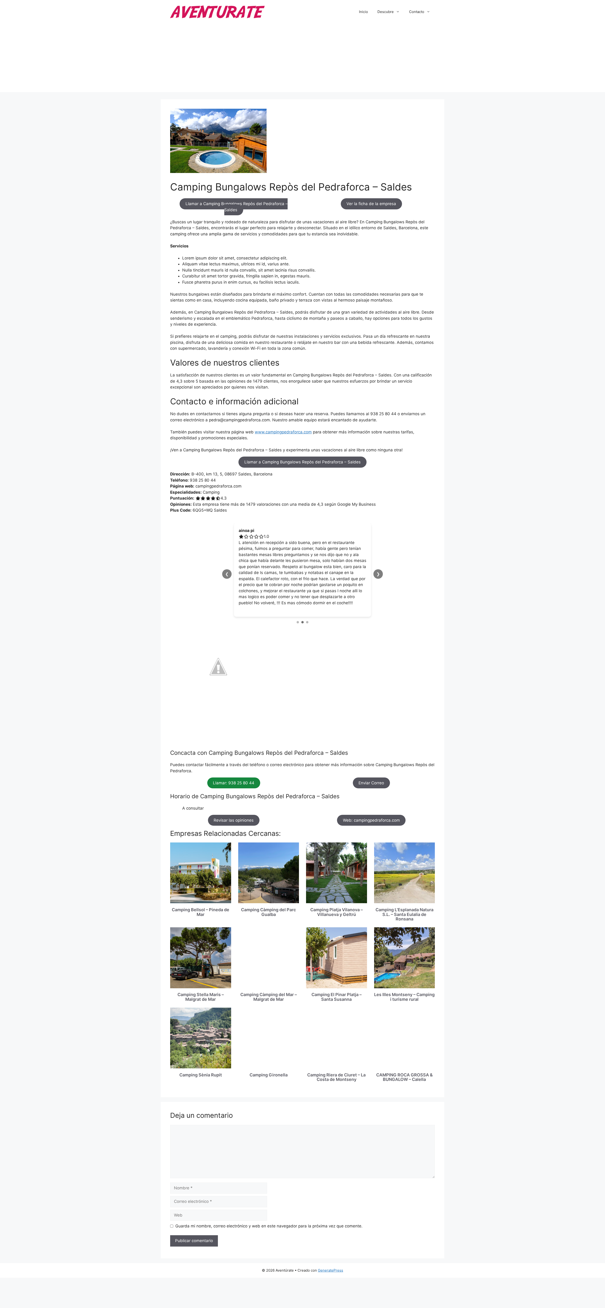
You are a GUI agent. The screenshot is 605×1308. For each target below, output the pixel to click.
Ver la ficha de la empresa (371, 203)
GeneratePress (330, 1246)
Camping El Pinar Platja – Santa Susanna (336, 973)
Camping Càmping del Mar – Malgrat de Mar (268, 973)
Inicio (363, 11)
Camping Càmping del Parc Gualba (268, 888)
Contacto (416, 11)
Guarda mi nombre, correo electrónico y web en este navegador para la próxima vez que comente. (269, 1202)
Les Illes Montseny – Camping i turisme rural (404, 973)
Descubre (385, 11)
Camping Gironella (269, 1050)
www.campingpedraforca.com (283, 432)
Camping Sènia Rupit (200, 1050)
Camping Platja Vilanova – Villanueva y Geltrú (336, 888)
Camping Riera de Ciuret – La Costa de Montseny (336, 1053)
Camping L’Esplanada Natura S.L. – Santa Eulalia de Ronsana (404, 890)
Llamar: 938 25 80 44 (233, 758)
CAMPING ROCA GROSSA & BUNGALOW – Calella (404, 1053)
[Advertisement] (302, 59)
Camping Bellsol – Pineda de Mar (200, 888)
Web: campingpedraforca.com (371, 796)
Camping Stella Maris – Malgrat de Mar (200, 973)
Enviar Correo (371, 758)
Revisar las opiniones (234, 796)
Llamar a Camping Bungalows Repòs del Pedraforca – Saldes (237, 206)
